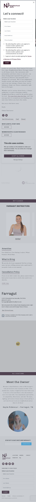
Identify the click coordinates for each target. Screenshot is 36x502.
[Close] (33, 2)
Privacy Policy (16, 59)
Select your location (9, 19)
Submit (7, 63)
